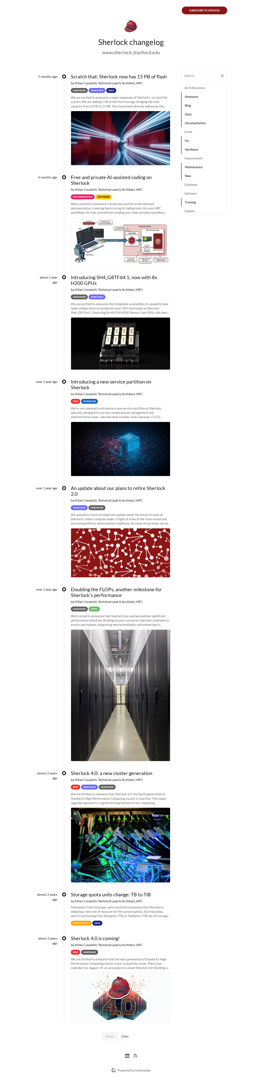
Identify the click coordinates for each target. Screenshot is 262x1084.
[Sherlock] (131, 27)
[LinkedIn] (129, 1055)
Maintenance (194, 167)
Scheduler (191, 184)
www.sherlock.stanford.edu (131, 52)
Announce (191, 96)
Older (125, 1036)
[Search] (222, 75)
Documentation (195, 123)
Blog (188, 105)
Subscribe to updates (204, 10)
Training (190, 202)
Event (188, 132)
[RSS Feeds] (135, 1055)
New (188, 176)
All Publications (194, 88)
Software (190, 193)
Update (189, 211)
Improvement (193, 158)
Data (188, 114)
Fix (187, 140)
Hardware (191, 149)
